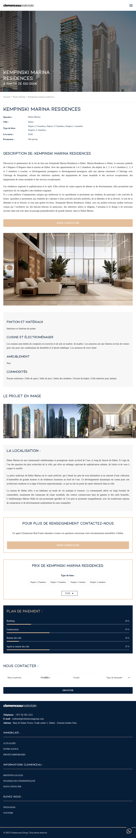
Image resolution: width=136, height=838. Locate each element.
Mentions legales (13, 775)
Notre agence (10, 749)
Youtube (8, 813)
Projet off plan (19, 97)
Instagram (9, 807)
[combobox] (42, 677)
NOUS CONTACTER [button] (68, 223)
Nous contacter (12, 786)
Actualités (9, 743)
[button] (131, 5)
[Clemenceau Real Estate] (18, 5)
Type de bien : (68, 575)
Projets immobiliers (14, 755)
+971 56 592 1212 (24, 715)
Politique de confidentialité (19, 781)
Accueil (6, 97)
